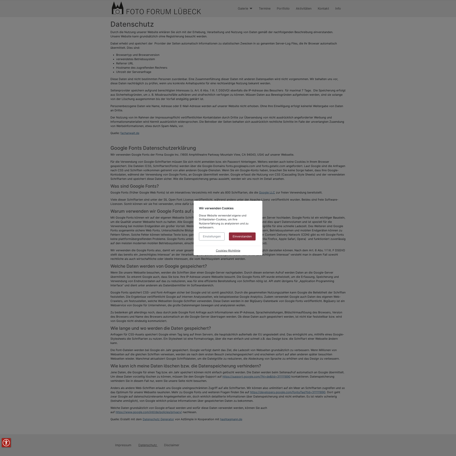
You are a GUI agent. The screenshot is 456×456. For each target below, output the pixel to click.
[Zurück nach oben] (449, 449)
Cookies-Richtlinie (228, 250)
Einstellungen (212, 236)
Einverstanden (242, 236)
